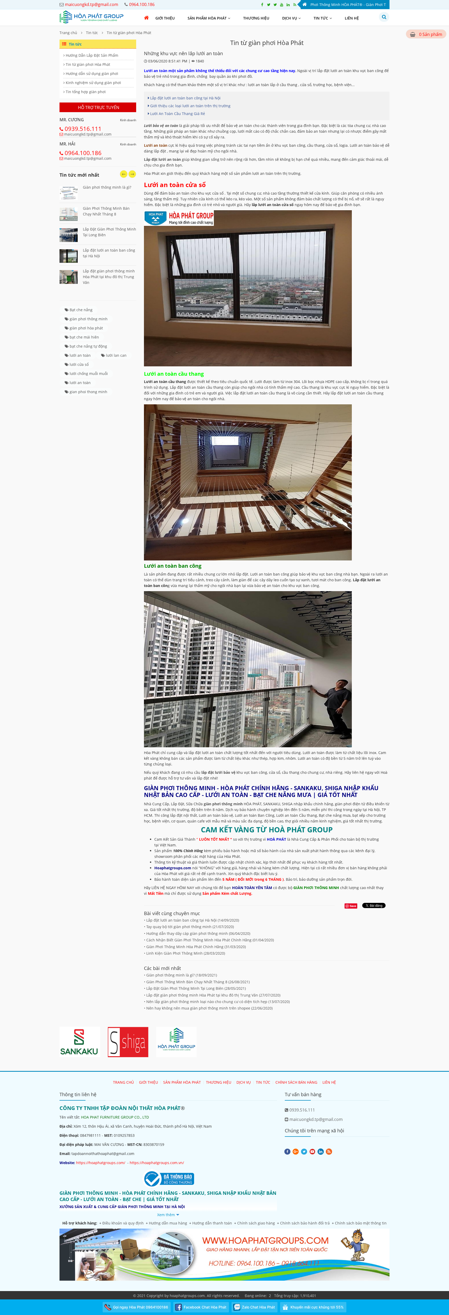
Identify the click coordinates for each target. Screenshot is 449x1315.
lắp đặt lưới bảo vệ (218, 772)
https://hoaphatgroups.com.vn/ (157, 1162)
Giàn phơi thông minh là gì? (107, 187)
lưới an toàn (80, 355)
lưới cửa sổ (79, 364)
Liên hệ (352, 18)
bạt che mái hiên (84, 337)
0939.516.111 (83, 128)
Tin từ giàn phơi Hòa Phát (129, 32)
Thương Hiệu (256, 18)
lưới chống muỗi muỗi (88, 373)
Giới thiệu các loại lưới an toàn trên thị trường (189, 105)
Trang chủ (68, 32)
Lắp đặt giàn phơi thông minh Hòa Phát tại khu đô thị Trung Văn (109, 277)
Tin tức (321, 18)
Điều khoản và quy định (123, 1223)
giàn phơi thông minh (88, 318)
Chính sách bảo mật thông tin (361, 1223)
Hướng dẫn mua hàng (168, 1223)
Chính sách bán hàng (296, 1082)
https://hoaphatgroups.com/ (100, 1162)
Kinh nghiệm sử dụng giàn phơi (93, 82)
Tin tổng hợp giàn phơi (85, 91)
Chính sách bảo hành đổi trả (305, 1223)
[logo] (91, 16)
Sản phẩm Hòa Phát (207, 18)
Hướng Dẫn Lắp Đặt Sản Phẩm (91, 55)
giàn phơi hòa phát (86, 327)
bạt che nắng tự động (88, 346)
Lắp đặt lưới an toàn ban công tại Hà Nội (185, 97)
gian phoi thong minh (88, 391)
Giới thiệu (165, 18)
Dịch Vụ (289, 18)
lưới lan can (116, 355)
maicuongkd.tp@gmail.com (87, 134)
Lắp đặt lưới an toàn (162, 159)
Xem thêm (166, 1214)
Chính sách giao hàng (256, 1223)
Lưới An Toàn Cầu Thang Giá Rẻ (177, 113)
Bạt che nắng (81, 309)
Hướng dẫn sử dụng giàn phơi (91, 73)
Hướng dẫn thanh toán (212, 1223)
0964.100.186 (83, 153)
